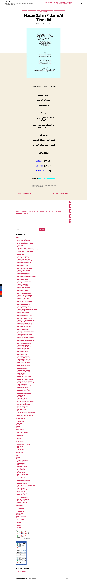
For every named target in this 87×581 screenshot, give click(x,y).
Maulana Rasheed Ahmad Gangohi (25, 328)
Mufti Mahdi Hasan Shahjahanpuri (24, 374)
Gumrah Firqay (19, 431)
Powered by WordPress (32, 578)
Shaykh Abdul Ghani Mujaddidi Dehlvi (25, 401)
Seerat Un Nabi (19, 521)
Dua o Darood (19, 424)
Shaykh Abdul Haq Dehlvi (23, 403)
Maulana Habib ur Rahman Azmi (24, 292)
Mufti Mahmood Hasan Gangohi (24, 376)
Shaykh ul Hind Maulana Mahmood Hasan (26, 414)
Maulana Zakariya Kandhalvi (23, 356)
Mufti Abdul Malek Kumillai (23, 360)
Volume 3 (40, 171)
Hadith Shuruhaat (63, 2)
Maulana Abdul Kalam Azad (23, 259)
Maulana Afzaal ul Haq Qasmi (23, 273)
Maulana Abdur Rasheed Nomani (24, 268)
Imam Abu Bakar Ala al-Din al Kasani (25, 251)
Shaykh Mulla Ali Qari (22, 409)
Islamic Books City (9, 1)
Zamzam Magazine (21, 500)
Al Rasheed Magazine (22, 466)
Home (46, 2)
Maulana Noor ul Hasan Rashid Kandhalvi (26, 320)
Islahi (17, 455)
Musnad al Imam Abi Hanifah (23, 444)
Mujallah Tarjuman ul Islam (23, 489)
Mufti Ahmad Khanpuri (22, 367)
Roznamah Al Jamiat (21, 491)
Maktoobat (18, 504)
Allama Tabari (20, 245)
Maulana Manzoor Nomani (23, 306)
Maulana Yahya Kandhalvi (23, 348)
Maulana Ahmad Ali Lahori (23, 274)
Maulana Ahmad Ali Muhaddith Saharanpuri (27, 276)
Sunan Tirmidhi (20, 449)
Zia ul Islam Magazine (22, 502)
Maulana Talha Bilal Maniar (23, 345)
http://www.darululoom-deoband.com (46, 178)
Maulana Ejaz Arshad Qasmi (23, 287)
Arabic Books (56, 2)
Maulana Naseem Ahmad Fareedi (24, 315)
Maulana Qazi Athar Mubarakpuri (24, 323)
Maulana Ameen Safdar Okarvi (24, 281)
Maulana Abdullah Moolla (23, 267)
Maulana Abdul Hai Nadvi (23, 256)
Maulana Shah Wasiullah (22, 335)
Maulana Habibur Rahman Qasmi (24, 293)
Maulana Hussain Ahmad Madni (24, 296)
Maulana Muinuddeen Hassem (24, 310)
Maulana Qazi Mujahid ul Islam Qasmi (25, 324)
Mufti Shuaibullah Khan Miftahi (24, 393)
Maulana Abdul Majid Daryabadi (24, 260)
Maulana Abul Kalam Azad (23, 271)
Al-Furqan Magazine (21, 468)
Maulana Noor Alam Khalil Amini (24, 318)
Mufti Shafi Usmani (21, 392)
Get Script (19, 564)
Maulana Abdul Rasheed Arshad (24, 262)
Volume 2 (40, 166)
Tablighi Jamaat (20, 524)
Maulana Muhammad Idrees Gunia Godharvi (27, 309)
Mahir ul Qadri (20, 254)
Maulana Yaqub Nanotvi (22, 349)
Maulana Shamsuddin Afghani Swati (25, 337)
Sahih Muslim (20, 447)
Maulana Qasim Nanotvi (22, 321)
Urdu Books (50, 2)
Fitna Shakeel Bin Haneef (22, 432)
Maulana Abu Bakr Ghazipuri (23, 270)
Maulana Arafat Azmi (22, 282)
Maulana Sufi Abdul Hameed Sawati (25, 339)
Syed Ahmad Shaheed (22, 417)
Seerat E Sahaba (20, 519)
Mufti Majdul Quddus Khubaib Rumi (25, 379)
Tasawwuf (18, 527)
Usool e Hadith (43, 11)
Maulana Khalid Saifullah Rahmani (24, 303)
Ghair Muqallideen (21, 434)
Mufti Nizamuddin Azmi (22, 384)
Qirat (18, 506)
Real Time (21, 564)
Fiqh (57, 3)
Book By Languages (20, 418)
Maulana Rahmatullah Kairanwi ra (24, 326)
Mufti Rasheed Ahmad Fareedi (24, 385)
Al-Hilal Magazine (21, 469)
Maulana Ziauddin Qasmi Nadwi (24, 359)
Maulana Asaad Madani (22, 284)
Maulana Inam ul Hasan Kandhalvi (24, 301)
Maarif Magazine (21, 482)
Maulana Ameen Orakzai (22, 279)
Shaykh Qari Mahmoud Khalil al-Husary (26, 412)
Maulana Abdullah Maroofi (49, 185)
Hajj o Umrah (19, 451)
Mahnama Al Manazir (22, 483)
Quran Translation (21, 508)
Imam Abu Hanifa (21, 253)
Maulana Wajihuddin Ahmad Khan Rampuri (26, 346)
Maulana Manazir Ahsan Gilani (24, 304)
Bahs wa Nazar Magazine (22, 474)
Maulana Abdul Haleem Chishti (24, 257)
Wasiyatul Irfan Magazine (23, 499)
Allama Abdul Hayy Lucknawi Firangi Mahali (27, 239)
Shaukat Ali (40, 23)
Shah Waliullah (20, 399)
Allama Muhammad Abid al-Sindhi (25, 243)
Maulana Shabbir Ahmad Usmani (24, 334)
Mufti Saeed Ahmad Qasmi (23, 387)
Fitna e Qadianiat (20, 429)
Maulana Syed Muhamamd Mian (24, 342)
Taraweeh (18, 525)
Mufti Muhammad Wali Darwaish (24, 381)
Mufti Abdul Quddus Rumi (23, 364)
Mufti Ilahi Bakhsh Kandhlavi (23, 370)
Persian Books (20, 421)
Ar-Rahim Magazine (21, 472)
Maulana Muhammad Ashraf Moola (25, 307)
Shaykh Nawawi (20, 410)
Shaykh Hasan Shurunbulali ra (24, 407)
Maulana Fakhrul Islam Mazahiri (24, 289)
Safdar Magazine (21, 494)
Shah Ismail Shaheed (22, 398)
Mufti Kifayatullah (21, 373)
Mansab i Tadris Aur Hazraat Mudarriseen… (21, 554)
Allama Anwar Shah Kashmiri (23, 240)
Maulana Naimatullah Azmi (23, 314)
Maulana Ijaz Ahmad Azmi (23, 299)
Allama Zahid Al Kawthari (23, 246)
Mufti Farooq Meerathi (22, 368)
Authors (18, 237)
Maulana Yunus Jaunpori (22, 351)
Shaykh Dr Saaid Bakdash (23, 406)
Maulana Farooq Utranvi (22, 290)
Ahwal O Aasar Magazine (23, 460)
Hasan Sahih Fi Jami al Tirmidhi (39, 185)
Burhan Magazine (21, 475)
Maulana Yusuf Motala (22, 354)
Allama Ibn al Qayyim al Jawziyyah (25, 242)
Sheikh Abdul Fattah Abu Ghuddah (25, 415)
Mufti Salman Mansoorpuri (23, 389)
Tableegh (18, 522)
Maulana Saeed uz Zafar (22, 332)
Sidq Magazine (20, 496)
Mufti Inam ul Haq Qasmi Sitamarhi (25, 371)
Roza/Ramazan (19, 513)
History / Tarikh (19, 452)
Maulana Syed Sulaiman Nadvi (24, 343)
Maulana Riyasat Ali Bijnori (23, 329)
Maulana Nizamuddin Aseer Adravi (25, 317)
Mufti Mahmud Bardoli (22, 378)
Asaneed (19, 438)
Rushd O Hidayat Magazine (23, 493)
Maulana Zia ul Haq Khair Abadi (24, 357)
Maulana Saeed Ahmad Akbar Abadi (25, 331)
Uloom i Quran (20, 511)
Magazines (65, 3)
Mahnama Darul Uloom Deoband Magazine (26, 485)
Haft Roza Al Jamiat (21, 479)
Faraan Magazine (21, 477)
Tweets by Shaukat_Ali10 (22, 571)
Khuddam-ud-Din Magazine (23, 480)
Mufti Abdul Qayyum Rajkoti (23, 362)
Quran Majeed (19, 505)
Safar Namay (19, 514)
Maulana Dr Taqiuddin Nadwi (23, 285)
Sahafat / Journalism (21, 516)
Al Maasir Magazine (21, 464)
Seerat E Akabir (19, 517)
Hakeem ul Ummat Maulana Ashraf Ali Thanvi (27, 249)
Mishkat (19, 443)
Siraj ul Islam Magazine (22, 497)
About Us (70, 3)
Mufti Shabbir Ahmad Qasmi (23, 390)
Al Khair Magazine (21, 463)
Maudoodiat (20, 435)
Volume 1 (39, 161)
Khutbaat (18, 457)
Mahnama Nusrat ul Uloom (23, 486)
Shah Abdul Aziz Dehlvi (22, 396)
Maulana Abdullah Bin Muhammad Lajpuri (26, 264)
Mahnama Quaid (21, 488)
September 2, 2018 (47, 23)
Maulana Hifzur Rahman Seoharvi (24, 295)
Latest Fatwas (69, 2)
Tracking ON (24, 564)
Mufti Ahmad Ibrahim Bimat (23, 365)
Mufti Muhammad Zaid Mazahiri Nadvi (25, 382)
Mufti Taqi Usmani (21, 395)
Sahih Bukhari (20, 446)
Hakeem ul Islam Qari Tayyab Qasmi (25, 248)
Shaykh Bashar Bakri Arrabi (23, 404)
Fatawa (60, 3)
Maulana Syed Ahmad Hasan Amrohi (25, 340)
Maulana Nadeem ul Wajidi (23, 312)
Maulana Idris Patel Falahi (23, 298)
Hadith (33, 185)
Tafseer (19, 510)
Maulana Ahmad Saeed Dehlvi (24, 278)
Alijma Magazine (21, 471)
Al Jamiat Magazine (21, 461)
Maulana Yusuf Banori (22, 353)
